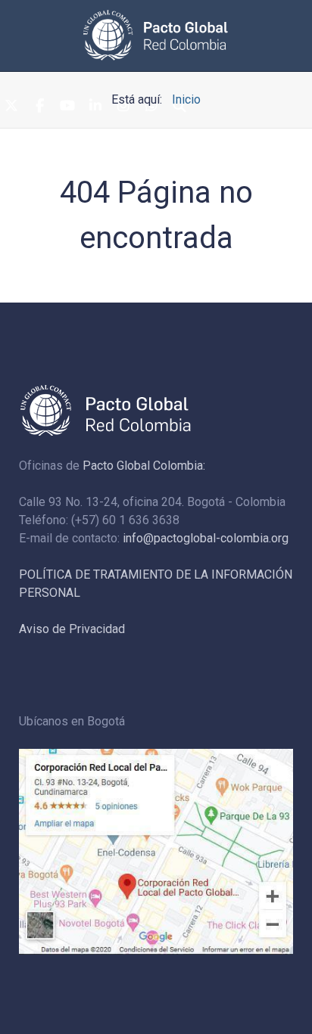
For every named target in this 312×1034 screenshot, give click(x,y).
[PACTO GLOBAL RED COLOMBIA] (156, 35)
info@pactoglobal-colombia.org (206, 538)
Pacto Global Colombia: (144, 465)
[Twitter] (11, 106)
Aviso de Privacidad (72, 629)
